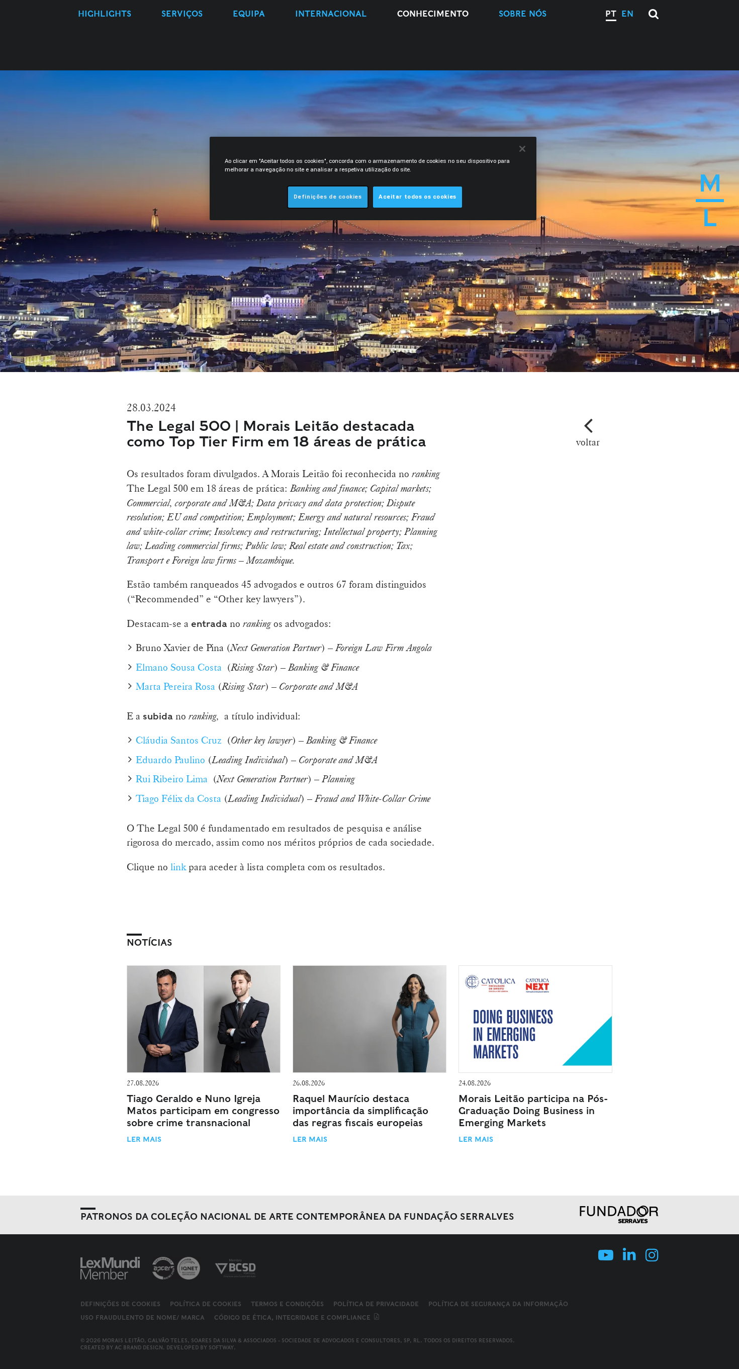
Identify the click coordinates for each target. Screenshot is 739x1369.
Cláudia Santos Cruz (179, 740)
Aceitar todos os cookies (417, 196)
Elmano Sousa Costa (179, 667)
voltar (588, 442)
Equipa (249, 14)
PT (610, 14)
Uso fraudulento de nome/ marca (142, 1317)
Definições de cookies (120, 1304)
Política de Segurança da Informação (498, 1304)
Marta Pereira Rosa (175, 686)
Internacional (331, 14)
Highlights (104, 14)
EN (627, 14)
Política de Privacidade (376, 1304)
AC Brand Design (139, 1347)
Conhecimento (433, 14)
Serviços (182, 14)
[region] (373, 178)
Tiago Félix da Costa (178, 798)
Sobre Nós (522, 14)
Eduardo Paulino (170, 760)
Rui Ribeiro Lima (172, 779)
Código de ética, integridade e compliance (293, 1317)
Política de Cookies (205, 1304)
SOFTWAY (221, 1347)
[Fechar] (522, 149)
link (178, 867)
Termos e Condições (287, 1304)
